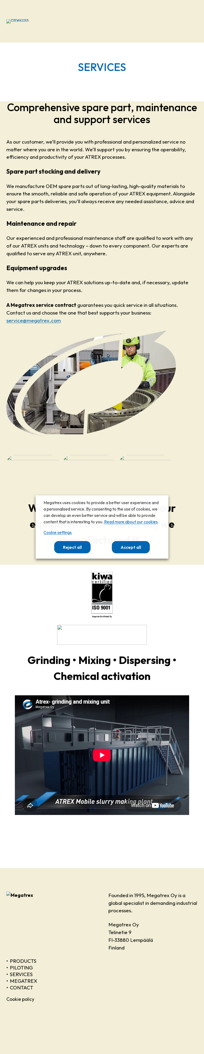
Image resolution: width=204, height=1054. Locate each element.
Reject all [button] (72, 547)
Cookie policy (20, 999)
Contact (21, 987)
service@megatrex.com (33, 320)
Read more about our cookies (131, 521)
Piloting (21, 967)
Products (23, 961)
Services (21, 974)
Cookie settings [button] (58, 532)
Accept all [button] (131, 547)
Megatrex (23, 981)
